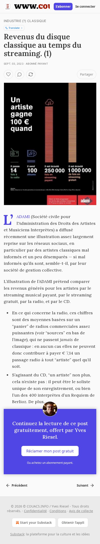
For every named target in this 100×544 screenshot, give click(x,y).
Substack (17, 534)
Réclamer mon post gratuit (50, 451)
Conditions (58, 511)
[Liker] (8, 74)
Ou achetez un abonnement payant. (50, 463)
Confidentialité (35, 511)
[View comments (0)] (19, 74)
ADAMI (23, 216)
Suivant (82, 485)
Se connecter (85, 6)
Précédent (19, 485)
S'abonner (63, 6)
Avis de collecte (81, 511)
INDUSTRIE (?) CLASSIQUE (25, 21)
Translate (14, 28)
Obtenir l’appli (73, 522)
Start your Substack (36, 522)
